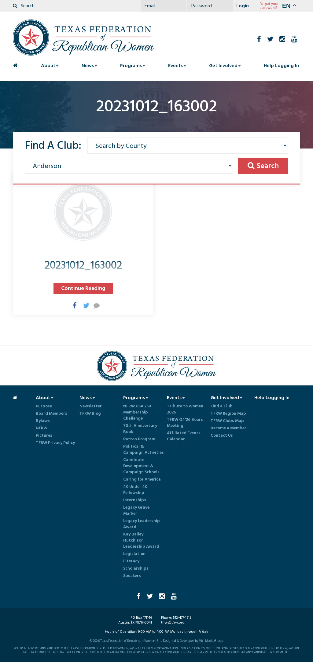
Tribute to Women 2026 (185, 409)
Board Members (51, 413)
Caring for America (142, 479)
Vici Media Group (211, 641)
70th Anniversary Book (140, 429)
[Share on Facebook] (72, 305)
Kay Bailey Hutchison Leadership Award (141, 540)
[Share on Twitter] (83, 305)
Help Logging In (281, 66)
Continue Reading (83, 288)
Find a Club (222, 406)
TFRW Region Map (228, 413)
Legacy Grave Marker (136, 510)
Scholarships (136, 568)
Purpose (44, 406)
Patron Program (139, 439)
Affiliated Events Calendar (184, 436)
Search (268, 166)
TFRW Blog (90, 413)
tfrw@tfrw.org (172, 622)
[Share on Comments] (93, 305)
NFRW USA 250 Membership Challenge (137, 412)
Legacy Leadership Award (141, 524)
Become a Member (228, 428)
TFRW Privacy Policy (55, 443)
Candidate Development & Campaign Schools (141, 466)
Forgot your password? (269, 6)
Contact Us (222, 435)
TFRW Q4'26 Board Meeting (185, 423)
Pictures (44, 435)
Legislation (134, 554)
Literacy (131, 561)
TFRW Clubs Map (227, 421)
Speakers (132, 576)
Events (175, 66)
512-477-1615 (182, 618)
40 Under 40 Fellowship (135, 490)
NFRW (41, 428)
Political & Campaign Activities (143, 449)
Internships (134, 500)
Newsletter (90, 406)
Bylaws (43, 421)
